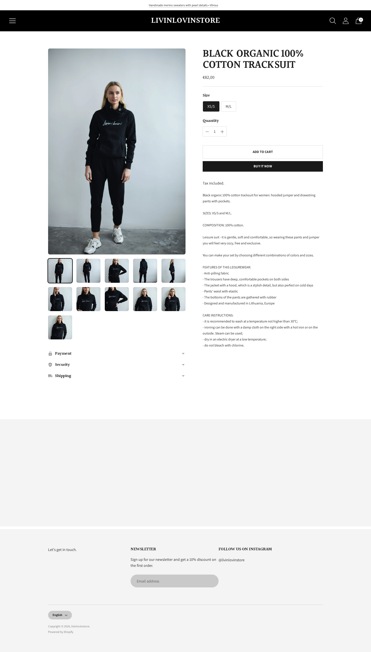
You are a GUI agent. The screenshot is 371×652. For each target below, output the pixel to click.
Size (206, 95)
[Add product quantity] (207, 132)
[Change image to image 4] (145, 271)
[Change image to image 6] (60, 299)
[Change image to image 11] (60, 327)
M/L (229, 106)
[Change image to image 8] (117, 299)
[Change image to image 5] (173, 271)
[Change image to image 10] (173, 299)
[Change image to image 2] (88, 271)
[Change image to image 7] (88, 299)
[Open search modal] (333, 21)
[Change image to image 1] (60, 271)
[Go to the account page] (346, 21)
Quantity (211, 121)
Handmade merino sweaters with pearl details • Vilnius (183, 5)
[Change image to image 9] (145, 299)
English (57, 615)
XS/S (211, 106)
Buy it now (263, 166)
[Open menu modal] (12, 21)
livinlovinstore (80, 626)
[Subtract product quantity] (222, 132)
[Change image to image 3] (117, 271)
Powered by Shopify (60, 632)
